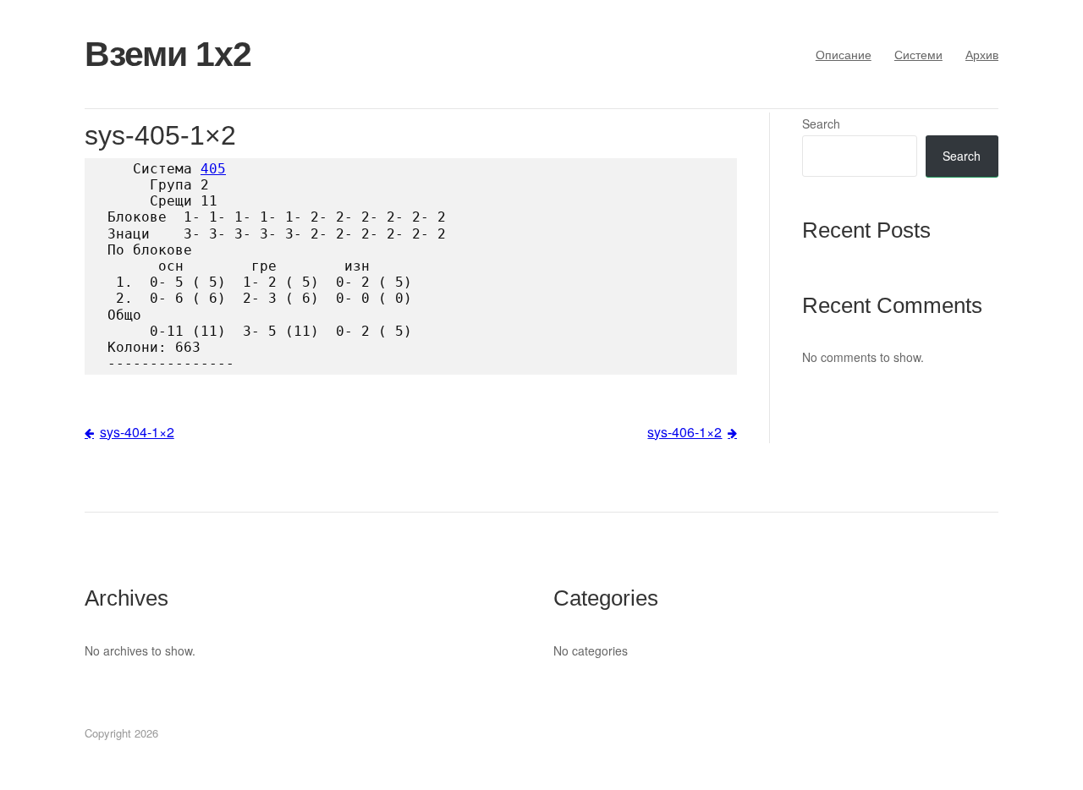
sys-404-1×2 (137, 432)
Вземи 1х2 (168, 54)
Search (821, 123)
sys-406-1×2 (684, 432)
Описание (843, 54)
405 (213, 169)
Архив (981, 54)
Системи (918, 54)
